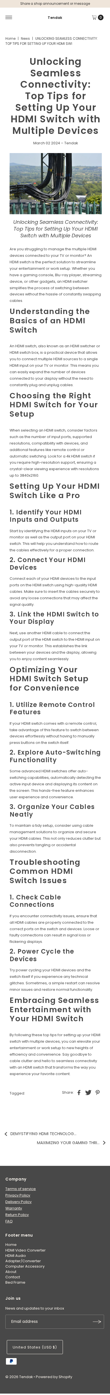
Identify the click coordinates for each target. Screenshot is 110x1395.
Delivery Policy (18, 1201)
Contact (12, 1277)
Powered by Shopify (54, 1376)
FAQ (9, 1221)
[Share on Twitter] (88, 1092)
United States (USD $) (35, 1347)
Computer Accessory (25, 1266)
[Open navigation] (9, 17)
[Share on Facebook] (79, 1092)
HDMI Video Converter (25, 1250)
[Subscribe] (97, 1322)
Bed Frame (15, 1282)
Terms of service (20, 1188)
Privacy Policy (17, 1195)
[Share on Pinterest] (97, 1092)
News (25, 38)
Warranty (13, 1208)
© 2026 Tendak (19, 1376)
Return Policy (17, 1214)
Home (10, 38)
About (10, 1271)
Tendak (55, 17)
